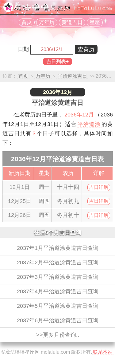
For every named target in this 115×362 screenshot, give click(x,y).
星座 (95, 22)
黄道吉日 (72, 22)
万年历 (47, 22)
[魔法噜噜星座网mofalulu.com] (57, 10)
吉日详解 (99, 187)
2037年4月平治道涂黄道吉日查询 (57, 291)
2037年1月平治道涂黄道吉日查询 (57, 248)
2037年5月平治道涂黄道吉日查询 (57, 306)
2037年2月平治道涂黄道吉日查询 (57, 262)
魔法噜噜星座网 (22, 352)
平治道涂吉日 (72, 76)
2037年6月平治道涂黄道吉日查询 (57, 320)
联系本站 (103, 352)
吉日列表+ (57, 61)
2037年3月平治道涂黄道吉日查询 (57, 277)
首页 (26, 22)
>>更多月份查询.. (57, 335)
